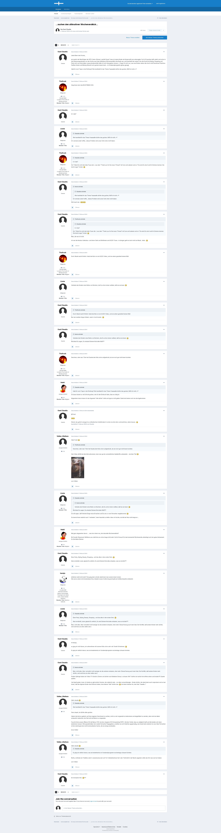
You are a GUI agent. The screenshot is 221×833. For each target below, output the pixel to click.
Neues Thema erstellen (133, 37)
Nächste (63, 45)
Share (143, 30)
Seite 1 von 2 (75, 45)
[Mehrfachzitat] (72, 74)
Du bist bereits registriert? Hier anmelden (140, 3)
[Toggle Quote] (74, 133)
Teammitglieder (78, 13)
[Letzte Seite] (68, 45)
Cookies (125, 827)
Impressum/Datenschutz (108, 827)
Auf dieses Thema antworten (155, 37)
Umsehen (58, 9)
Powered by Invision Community (110, 830)
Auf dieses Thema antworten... (73, 808)
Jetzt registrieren (160, 3)
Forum (56, 13)
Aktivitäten (67, 9)
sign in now (93, 801)
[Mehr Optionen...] (164, 52)
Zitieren (77, 74)
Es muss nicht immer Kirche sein (80, 31)
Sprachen (96, 827)
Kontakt (119, 827)
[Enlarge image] (84, 167)
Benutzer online (90, 13)
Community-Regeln (66, 13)
